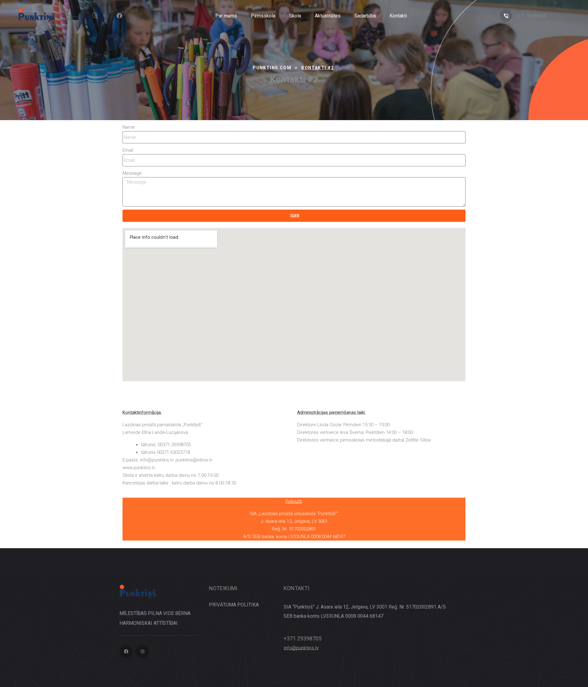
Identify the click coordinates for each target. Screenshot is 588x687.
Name (129, 127)
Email (128, 150)
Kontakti (398, 16)
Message (132, 173)
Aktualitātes (328, 16)
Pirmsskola (263, 16)
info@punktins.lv (301, 648)
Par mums (226, 16)
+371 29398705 (530, 16)
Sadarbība (365, 16)
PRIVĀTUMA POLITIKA (234, 605)
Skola (295, 16)
